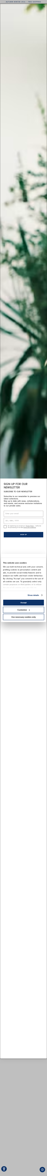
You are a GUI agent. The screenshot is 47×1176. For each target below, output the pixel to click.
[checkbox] (5, 526)
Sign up (23, 534)
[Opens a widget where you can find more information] (34, 1172)
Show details (33, 595)
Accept (23, 603)
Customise (22, 610)
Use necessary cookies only (23, 617)
